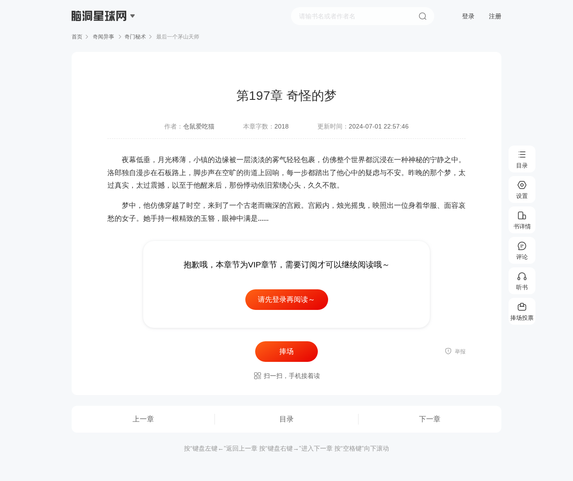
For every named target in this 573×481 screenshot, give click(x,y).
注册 (495, 16)
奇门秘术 (135, 37)
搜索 (422, 16)
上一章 (143, 419)
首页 (77, 37)
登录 (468, 16)
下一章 (429, 419)
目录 (286, 419)
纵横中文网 (99, 41)
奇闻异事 (103, 37)
